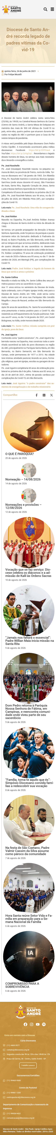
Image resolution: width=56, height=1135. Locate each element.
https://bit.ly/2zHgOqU (21, 153)
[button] (52, 9)
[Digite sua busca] (45, 9)
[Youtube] (37, 1024)
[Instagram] (31, 1024)
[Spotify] (44, 1024)
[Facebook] (25, 1024)
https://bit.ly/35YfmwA (37, 150)
